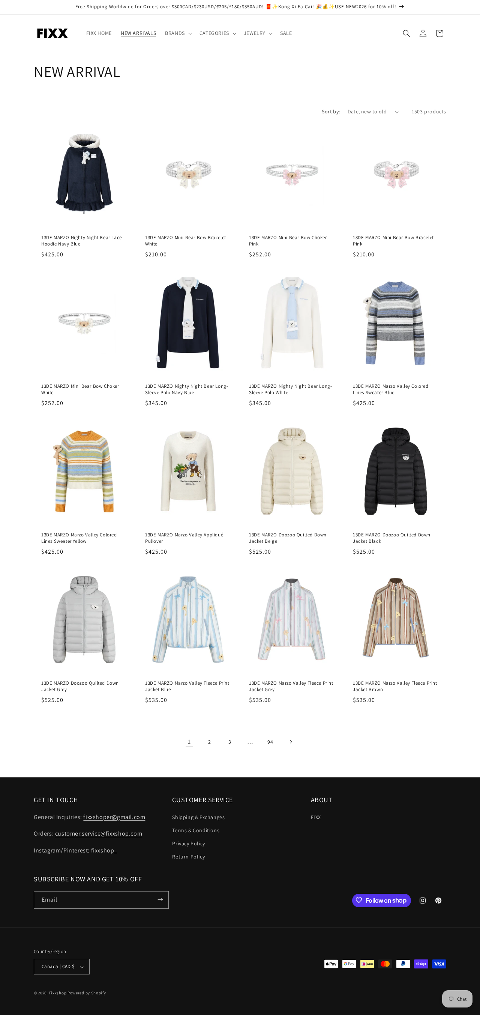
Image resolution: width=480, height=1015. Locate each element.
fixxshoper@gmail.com (114, 817)
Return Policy (188, 856)
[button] (177, 33)
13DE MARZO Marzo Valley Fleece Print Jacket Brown (395, 686)
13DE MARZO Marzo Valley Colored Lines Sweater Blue (391, 389)
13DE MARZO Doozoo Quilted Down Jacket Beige (288, 538)
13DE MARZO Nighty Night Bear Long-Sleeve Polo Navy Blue (186, 389)
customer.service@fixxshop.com (98, 833)
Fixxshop (58, 993)
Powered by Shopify (87, 993)
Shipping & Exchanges (198, 816)
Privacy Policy (188, 843)
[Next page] (290, 741)
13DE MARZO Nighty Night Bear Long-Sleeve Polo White (290, 389)
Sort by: (331, 111)
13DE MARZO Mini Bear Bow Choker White (80, 389)
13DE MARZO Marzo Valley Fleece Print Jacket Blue (187, 686)
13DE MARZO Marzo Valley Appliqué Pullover (184, 538)
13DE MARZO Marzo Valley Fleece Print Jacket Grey (291, 686)
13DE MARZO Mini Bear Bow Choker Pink (288, 241)
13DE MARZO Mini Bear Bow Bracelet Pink (393, 241)
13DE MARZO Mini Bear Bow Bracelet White (185, 241)
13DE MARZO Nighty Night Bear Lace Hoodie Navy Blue (81, 241)
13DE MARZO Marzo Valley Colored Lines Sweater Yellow (79, 538)
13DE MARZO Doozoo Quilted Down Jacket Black (391, 538)
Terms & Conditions (195, 830)
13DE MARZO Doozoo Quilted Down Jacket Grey (80, 686)
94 (270, 741)
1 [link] (189, 741)
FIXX (316, 816)
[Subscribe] (160, 899)
